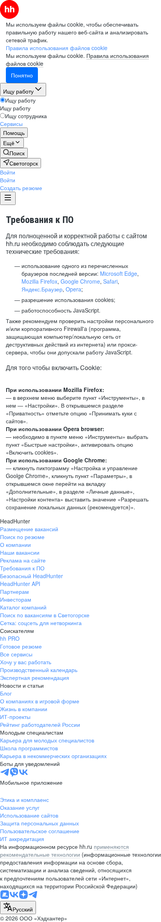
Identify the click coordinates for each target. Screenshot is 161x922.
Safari (110, 281)
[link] (14, 153)
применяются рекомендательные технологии (64, 850)
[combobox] (18, 907)
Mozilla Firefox (39, 281)
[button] (7, 172)
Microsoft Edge (118, 273)
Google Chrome (80, 281)
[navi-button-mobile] (8, 198)
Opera (73, 289)
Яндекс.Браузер (42, 289)
